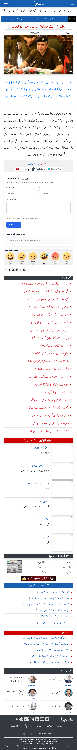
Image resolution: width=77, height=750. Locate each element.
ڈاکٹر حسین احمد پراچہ (65, 699)
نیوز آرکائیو (49, 726)
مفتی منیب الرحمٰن (30, 712)
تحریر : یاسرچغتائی (45, 453)
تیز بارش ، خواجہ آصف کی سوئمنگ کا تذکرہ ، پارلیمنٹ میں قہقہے (52, 610)
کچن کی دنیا (46, 537)
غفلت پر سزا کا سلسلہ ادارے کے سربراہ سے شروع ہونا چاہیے (52, 592)
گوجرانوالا (20, 19)
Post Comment (14, 225)
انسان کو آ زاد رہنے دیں (41, 447)
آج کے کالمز (43, 11)
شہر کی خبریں (33, 11)
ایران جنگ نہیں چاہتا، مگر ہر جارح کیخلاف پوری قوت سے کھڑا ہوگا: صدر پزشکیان (46, 638)
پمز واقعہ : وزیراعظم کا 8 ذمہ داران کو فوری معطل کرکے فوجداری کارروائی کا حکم (46, 644)
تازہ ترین (62, 11)
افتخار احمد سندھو (30, 699)
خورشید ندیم (68, 685)
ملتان (36, 19)
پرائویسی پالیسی (27, 726)
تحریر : (47, 489)
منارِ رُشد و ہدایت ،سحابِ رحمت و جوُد (37, 483)
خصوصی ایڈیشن (13, 11)
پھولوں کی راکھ (56, 706)
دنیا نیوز (31, 733)
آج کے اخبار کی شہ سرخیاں (36, 585)
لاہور (58, 19)
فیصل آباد (29, 19)
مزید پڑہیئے (64, 277)
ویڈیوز (24, 733)
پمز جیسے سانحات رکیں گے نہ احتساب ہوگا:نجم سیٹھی (55, 616)
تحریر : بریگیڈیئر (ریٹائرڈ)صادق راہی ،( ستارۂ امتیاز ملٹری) (34, 471)
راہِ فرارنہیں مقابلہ (43, 519)
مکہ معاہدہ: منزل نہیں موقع (40, 465)
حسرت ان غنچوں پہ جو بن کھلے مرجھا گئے (15, 693)
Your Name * (10, 188)
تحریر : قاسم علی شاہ (44, 525)
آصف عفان (68, 712)
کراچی (52, 19)
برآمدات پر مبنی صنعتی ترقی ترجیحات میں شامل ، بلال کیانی (53, 622)
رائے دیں (38, 726)
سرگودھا (11, 19)
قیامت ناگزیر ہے (55, 679)
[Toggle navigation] (72, 4)
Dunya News (44, 733)
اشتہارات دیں (15, 726)
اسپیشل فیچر (24, 11)
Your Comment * (11, 199)
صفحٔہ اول (70, 11)
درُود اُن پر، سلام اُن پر (42, 501)
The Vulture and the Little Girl (16, 679)
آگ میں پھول (56, 693)
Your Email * (43, 188)
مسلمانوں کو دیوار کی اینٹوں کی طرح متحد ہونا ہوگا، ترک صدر (53, 650)
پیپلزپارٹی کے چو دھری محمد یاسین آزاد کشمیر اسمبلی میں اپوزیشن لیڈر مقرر (49, 598)
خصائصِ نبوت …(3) (17, 706)
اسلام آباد (44, 19)
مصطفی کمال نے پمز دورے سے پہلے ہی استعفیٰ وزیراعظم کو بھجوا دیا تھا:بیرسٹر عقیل (46, 604)
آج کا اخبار (53, 11)
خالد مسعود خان (31, 685)
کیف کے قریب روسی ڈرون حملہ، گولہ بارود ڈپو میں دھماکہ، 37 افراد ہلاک (48, 662)
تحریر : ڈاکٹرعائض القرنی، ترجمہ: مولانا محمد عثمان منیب (36, 507)
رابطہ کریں (59, 726)
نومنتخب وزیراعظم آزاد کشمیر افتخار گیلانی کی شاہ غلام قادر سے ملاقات (50, 656)
